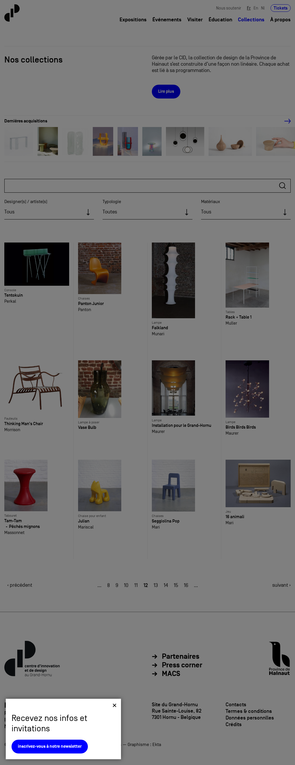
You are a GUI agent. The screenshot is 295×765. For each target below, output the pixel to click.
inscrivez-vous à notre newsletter (50, 746)
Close (114, 705)
